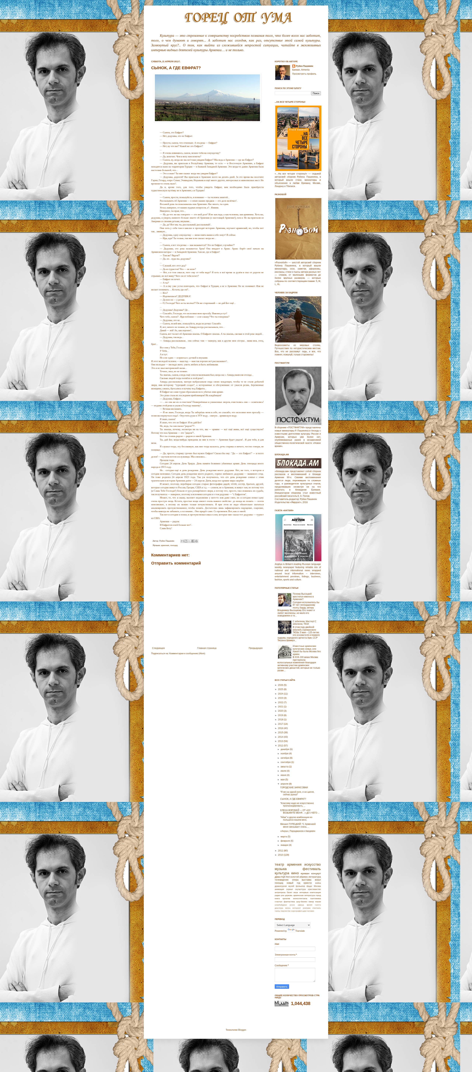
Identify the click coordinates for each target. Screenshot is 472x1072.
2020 (281, 711)
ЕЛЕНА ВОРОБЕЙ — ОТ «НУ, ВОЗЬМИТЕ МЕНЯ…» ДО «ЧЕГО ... (299, 811)
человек (310, 911)
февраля (286, 841)
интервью (303, 892)
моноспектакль (300, 898)
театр (279, 864)
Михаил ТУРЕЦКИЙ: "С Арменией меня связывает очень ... (298, 825)
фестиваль (312, 869)
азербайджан (281, 905)
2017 (281, 724)
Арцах (309, 886)
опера (295, 880)
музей (291, 886)
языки (318, 902)
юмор (311, 902)
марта (284, 836)
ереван (305, 873)
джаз (277, 876)
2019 (281, 715)
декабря (285, 749)
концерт (316, 873)
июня (284, 775)
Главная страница (206, 648)
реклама (306, 908)
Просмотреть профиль (304, 74)
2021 (281, 706)
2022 (281, 702)
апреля (285, 784)
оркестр (307, 883)
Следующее (158, 648)
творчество (286, 911)
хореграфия (296, 911)
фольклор (300, 886)
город (318, 895)
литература (314, 877)
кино (295, 873)
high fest (285, 877)
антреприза (280, 892)
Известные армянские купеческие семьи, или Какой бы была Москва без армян (307, 650)
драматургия (281, 886)
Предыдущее (256, 648)
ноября (285, 753)
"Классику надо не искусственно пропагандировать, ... (297, 804)
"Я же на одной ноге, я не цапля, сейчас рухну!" (297, 793)
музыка (281, 869)
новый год (293, 883)
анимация (279, 889)
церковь (288, 895)
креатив (286, 898)
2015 (281, 732)
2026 (281, 685)
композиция (315, 892)
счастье (278, 902)
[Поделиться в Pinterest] (196, 541)
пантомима (315, 898)
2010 (281, 855)
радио (277, 895)
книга (277, 898)
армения (165, 545)
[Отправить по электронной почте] (182, 541)
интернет (296, 908)
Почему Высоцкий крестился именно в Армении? (303, 597)
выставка (306, 880)
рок (282, 895)
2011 (281, 850)
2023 (281, 698)
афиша (301, 905)
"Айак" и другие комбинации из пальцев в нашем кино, (296, 818)
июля (284, 771)
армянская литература (304, 895)
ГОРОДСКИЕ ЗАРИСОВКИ (294, 787)
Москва (317, 886)
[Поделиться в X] (189, 541)
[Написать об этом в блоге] (186, 541)
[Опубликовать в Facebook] (193, 541)
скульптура (300, 889)
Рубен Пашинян (304, 66)
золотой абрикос (299, 877)
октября (285, 758)
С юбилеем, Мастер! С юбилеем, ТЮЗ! (304, 622)
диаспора (279, 908)
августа (285, 766)
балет (289, 892)
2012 (281, 745)
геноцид (174, 545)
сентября (286, 762)
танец (277, 911)
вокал (318, 880)
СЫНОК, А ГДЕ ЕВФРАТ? (293, 799)
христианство (314, 889)
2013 (281, 741)
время (309, 905)
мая (283, 779)
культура (282, 873)
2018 (281, 719)
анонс (292, 905)
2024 (281, 693)
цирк (304, 911)
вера (296, 892)
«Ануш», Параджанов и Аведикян (297, 831)
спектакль (316, 908)
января (285, 845)
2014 (281, 737)
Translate (300, 931)
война (318, 883)
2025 (281, 689)
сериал (289, 889)
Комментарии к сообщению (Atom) (187, 653)
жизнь (288, 908)
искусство (312, 864)
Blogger (242, 1030)
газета (318, 905)
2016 (281, 728)
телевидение (282, 880)
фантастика (289, 902)
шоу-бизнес (301, 902)
